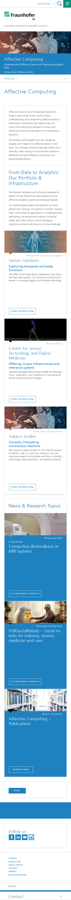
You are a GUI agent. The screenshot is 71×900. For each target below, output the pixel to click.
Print (17, 790)
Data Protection (17, 875)
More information (22, 487)
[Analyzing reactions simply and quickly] (35, 418)
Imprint (12, 871)
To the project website (25, 681)
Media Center (16, 865)
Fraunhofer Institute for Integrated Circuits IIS (25, 26)
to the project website (25, 593)
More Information (22, 399)
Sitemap (13, 858)
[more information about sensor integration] (35, 242)
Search (59, 3)
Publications (21, 769)
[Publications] (35, 701)
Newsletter (15, 862)
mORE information (22, 311)
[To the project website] (35, 613)
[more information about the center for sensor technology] (35, 330)
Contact (13, 868)
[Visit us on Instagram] (31, 837)
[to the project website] (35, 525)
